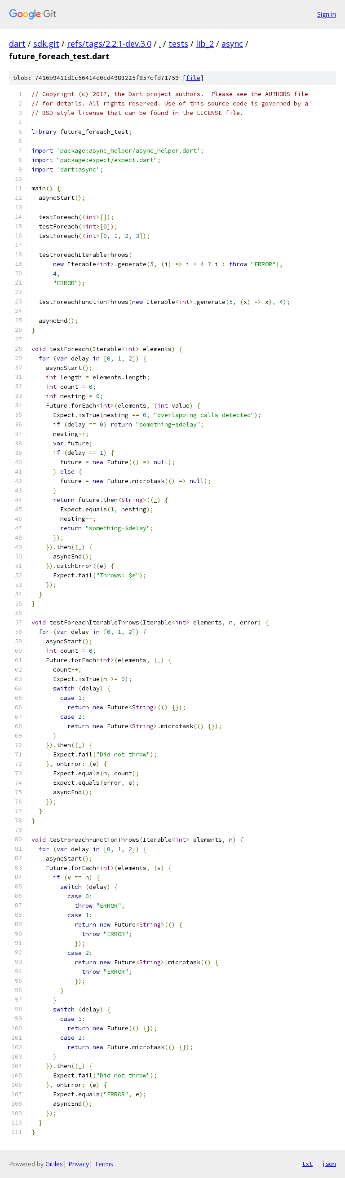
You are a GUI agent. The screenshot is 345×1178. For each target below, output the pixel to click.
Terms (103, 1164)
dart (17, 43)
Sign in (326, 14)
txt (307, 1164)
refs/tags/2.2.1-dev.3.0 (109, 43)
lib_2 (205, 43)
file (193, 78)
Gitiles (54, 1164)
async (232, 43)
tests (178, 43)
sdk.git (46, 43)
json (329, 1164)
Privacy (78, 1164)
